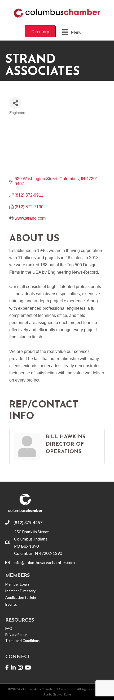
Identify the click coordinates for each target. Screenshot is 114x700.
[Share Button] (15, 103)
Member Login (17, 584)
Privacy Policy (16, 634)
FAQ (8, 628)
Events (11, 604)
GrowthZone (62, 694)
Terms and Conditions (22, 641)
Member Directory (20, 590)
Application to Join (20, 597)
